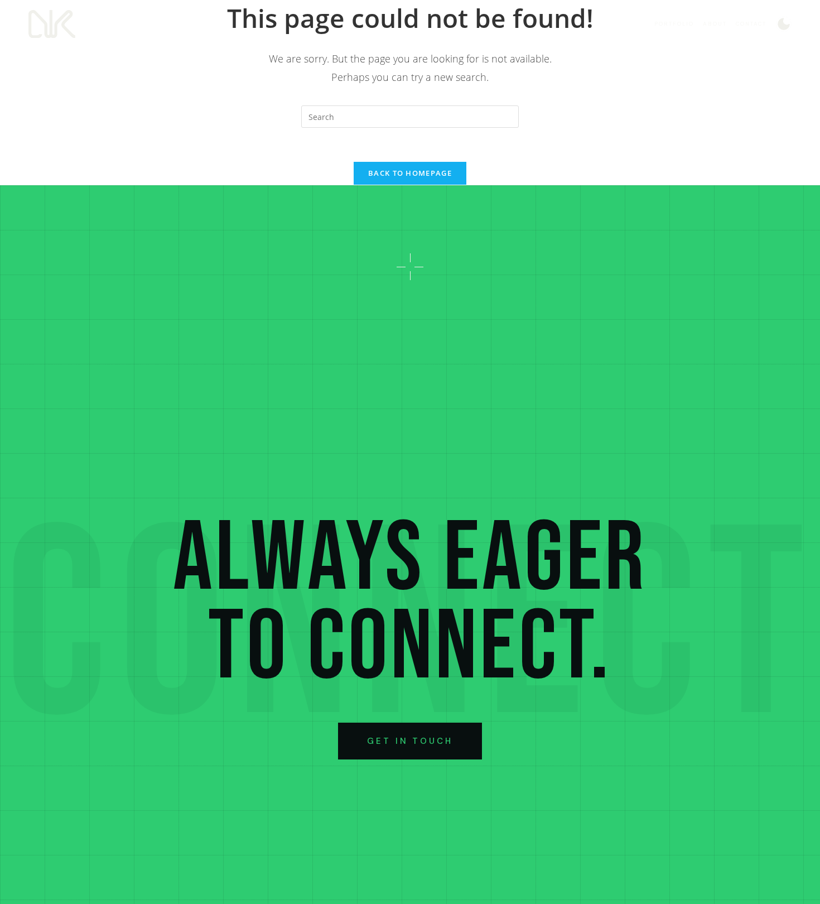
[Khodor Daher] (51, 24)
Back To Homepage (410, 173)
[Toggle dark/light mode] (784, 24)
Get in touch (410, 741)
